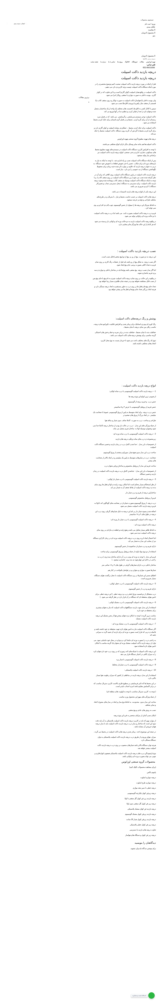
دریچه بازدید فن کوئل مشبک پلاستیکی (141, 809)
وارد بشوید (135, 848)
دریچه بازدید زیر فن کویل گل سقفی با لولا (140, 798)
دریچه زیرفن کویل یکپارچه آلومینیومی (141, 793)
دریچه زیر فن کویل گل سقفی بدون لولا (141, 804)
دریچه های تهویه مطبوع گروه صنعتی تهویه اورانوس (136, 139)
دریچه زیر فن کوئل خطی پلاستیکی (143, 825)
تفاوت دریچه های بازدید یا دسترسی (143, 830)
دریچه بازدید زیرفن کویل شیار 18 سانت (141, 819)
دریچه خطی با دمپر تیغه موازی (144, 788)
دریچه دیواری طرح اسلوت (146, 783)
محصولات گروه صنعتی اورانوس (138, 761)
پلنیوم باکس (151, 772)
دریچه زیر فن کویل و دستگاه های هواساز (140, 835)
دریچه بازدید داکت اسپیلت (130, 84)
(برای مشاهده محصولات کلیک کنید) (142, 767)
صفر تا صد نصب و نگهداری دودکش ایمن (35, 879)
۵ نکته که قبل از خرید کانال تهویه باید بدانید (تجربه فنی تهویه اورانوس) (28, 873)
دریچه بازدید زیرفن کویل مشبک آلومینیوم (140, 814)
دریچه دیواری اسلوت (148, 777)
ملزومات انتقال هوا (43, 868)
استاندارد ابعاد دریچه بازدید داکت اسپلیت (35, 864)
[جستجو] (4, 20)
